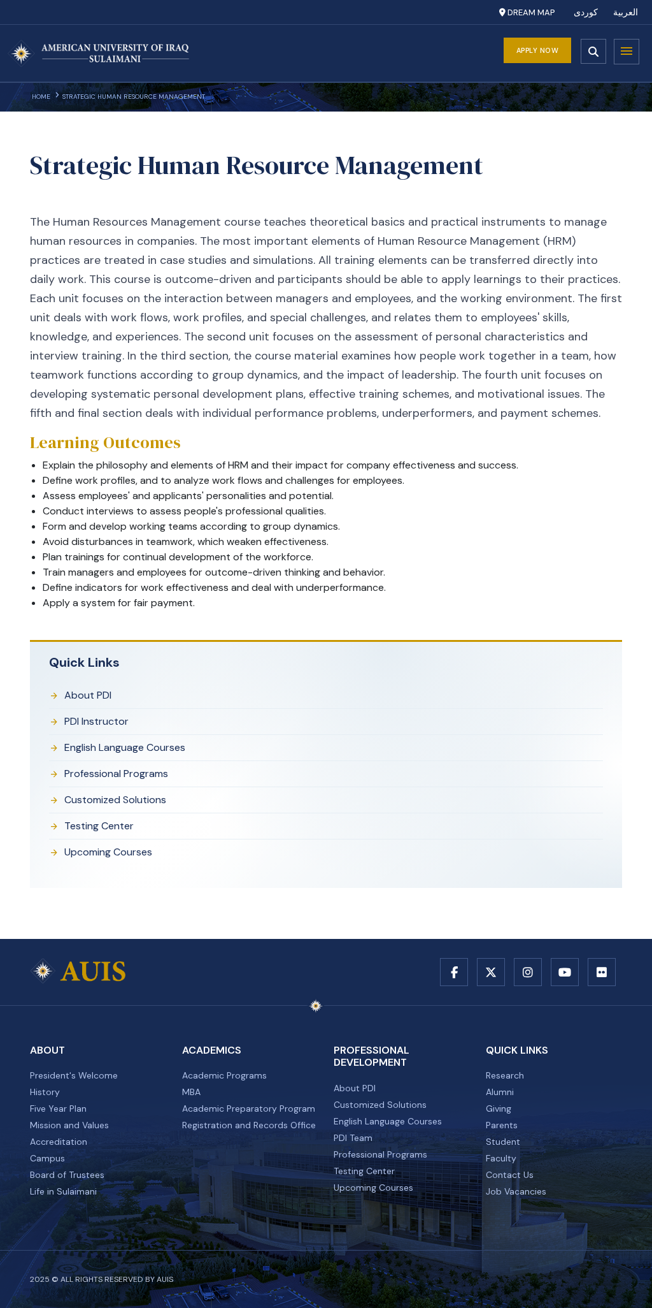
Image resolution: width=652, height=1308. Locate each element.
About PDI (87, 695)
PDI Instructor (96, 721)
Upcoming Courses (108, 852)
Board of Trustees (67, 1175)
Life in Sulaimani (63, 1191)
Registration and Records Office (249, 1125)
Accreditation (58, 1141)
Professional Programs (116, 773)
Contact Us (510, 1175)
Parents (502, 1125)
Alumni (500, 1092)
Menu (626, 51)
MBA (191, 1092)
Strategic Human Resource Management (133, 96)
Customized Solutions (115, 799)
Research (505, 1075)
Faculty (501, 1158)
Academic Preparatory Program (248, 1108)
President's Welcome (74, 1075)
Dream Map (530, 12)
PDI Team (353, 1138)
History (45, 1092)
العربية (625, 12)
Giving (498, 1108)
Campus (47, 1158)
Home (41, 96)
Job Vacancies (516, 1191)
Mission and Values (69, 1125)
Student (503, 1141)
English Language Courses (124, 747)
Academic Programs (224, 1075)
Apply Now (537, 50)
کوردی (586, 12)
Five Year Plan (58, 1108)
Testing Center (99, 825)
